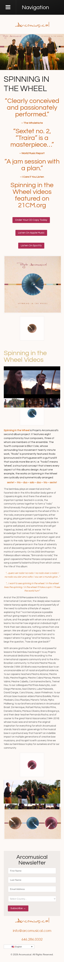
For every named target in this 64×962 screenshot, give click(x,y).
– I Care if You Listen (32, 176)
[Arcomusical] (32, 24)
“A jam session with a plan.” (32, 165)
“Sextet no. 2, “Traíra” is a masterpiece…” (32, 138)
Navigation (35, 7)
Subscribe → (18, 908)
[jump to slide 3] (39, 806)
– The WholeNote (32, 123)
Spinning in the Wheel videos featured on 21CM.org (32, 195)
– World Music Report (32, 153)
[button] (19, 947)
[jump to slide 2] (34, 403)
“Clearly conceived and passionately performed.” (32, 107)
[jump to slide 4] (53, 806)
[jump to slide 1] (14, 403)
